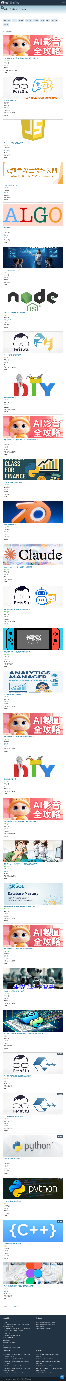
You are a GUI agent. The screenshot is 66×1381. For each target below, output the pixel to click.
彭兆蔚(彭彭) (7, 150)
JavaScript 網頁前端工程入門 (12, 143)
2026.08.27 (7, 534)
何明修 (6, 532)
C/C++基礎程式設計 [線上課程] (13, 1243)
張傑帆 (6, 1251)
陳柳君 (6, 574)
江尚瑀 (6, 1041)
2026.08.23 (7, 110)
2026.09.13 (7, 364)
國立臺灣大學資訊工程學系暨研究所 (45, 1322)
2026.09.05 (7, 195)
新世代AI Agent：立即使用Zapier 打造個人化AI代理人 (19, 864)
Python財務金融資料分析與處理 (13, 482)
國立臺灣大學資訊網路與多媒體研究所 (46, 1324)
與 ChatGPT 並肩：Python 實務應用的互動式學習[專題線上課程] (23, 1033)
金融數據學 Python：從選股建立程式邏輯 (16, 652)
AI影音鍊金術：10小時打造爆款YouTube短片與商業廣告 (20, 58)
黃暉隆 (6, 871)
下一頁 (16, 1306)
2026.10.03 (7, 407)
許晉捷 (6, 192)
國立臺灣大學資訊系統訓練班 (44, 1328)
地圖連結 (21, 1330)
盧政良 (6, 235)
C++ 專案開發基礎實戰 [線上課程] (14, 1116)
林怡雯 (6, 913)
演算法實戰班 (8, 227)
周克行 (6, 489)
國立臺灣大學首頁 (41, 1326)
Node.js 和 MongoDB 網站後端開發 (14, 312)
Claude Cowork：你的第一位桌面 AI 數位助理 (17, 567)
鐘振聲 (6, 701)
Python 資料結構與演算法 (11, 355)
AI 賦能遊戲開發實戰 (10, 100)
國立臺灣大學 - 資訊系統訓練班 (11, 1347)
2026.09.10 (7, 661)
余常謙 (6, 65)
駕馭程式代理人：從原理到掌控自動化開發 (16, 609)
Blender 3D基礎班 (9, 524)
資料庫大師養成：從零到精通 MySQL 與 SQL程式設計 (20, 906)
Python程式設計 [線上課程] (12, 1158)
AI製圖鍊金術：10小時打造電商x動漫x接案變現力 (18, 736)
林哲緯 (6, 1166)
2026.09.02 (7, 152)
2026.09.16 (7, 1043)
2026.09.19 (7, 789)
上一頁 (5, 1306)
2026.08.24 (7, 68)
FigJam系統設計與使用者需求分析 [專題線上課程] (18, 1286)
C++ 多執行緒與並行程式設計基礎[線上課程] (17, 1076)
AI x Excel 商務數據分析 (11, 270)
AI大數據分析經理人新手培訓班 (13, 694)
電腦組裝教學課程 (9, 397)
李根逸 (6, 108)
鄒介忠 (6, 404)
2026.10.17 (7, 449)
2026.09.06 (7, 619)
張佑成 (6, 277)
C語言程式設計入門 (10, 185)
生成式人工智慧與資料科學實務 (13, 991)
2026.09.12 (7, 704)
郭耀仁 (6, 659)
